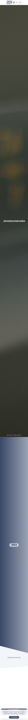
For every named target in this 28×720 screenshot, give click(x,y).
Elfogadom (14, 717)
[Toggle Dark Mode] (20, 2)
